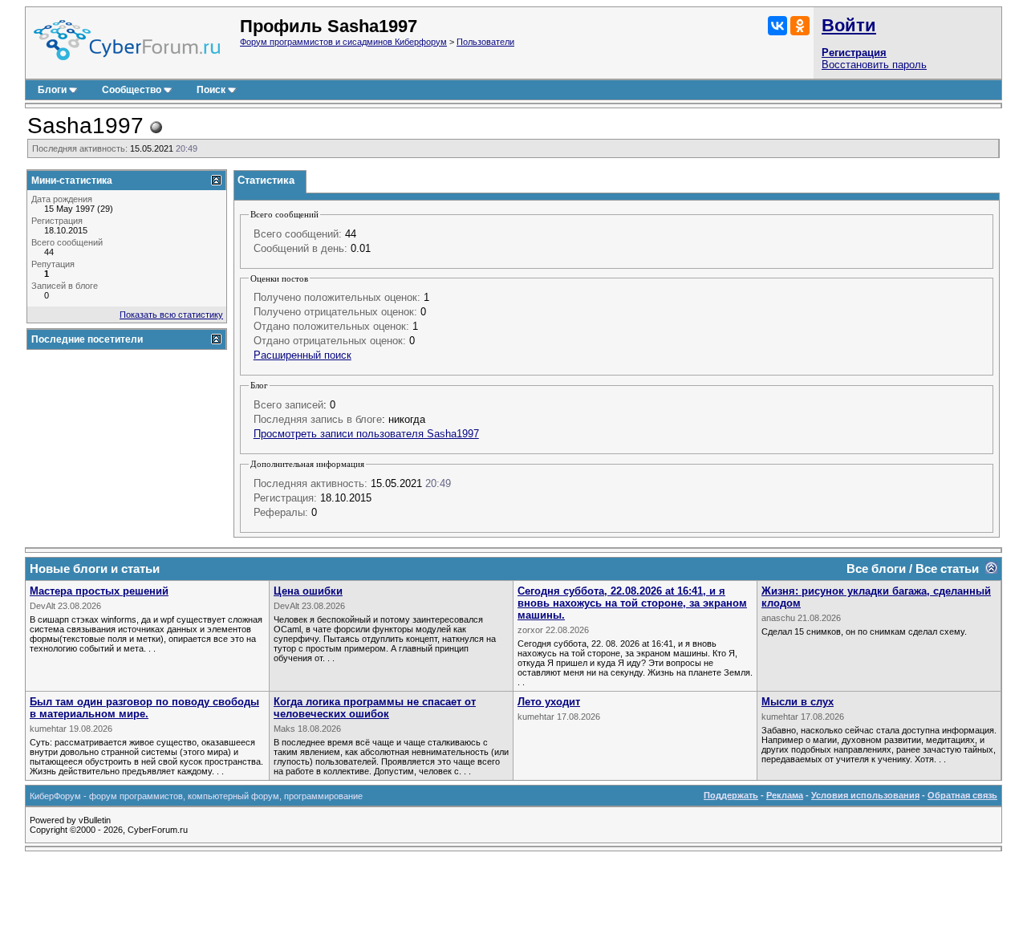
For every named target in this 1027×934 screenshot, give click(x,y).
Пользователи (485, 42)
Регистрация (854, 53)
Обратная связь (962, 795)
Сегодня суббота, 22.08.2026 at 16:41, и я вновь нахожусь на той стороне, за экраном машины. (632, 603)
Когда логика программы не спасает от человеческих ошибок (375, 708)
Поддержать (731, 795)
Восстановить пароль (874, 65)
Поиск (211, 89)
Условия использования (865, 795)
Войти (849, 25)
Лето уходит (549, 702)
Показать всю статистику (171, 314)
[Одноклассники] (800, 25)
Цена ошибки (308, 591)
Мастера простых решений (99, 591)
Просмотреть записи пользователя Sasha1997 (366, 434)
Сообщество (131, 89)
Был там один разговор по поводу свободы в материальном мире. (144, 708)
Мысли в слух (797, 702)
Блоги (52, 89)
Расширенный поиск (302, 355)
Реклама (784, 795)
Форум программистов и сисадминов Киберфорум (343, 42)
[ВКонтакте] (777, 25)
